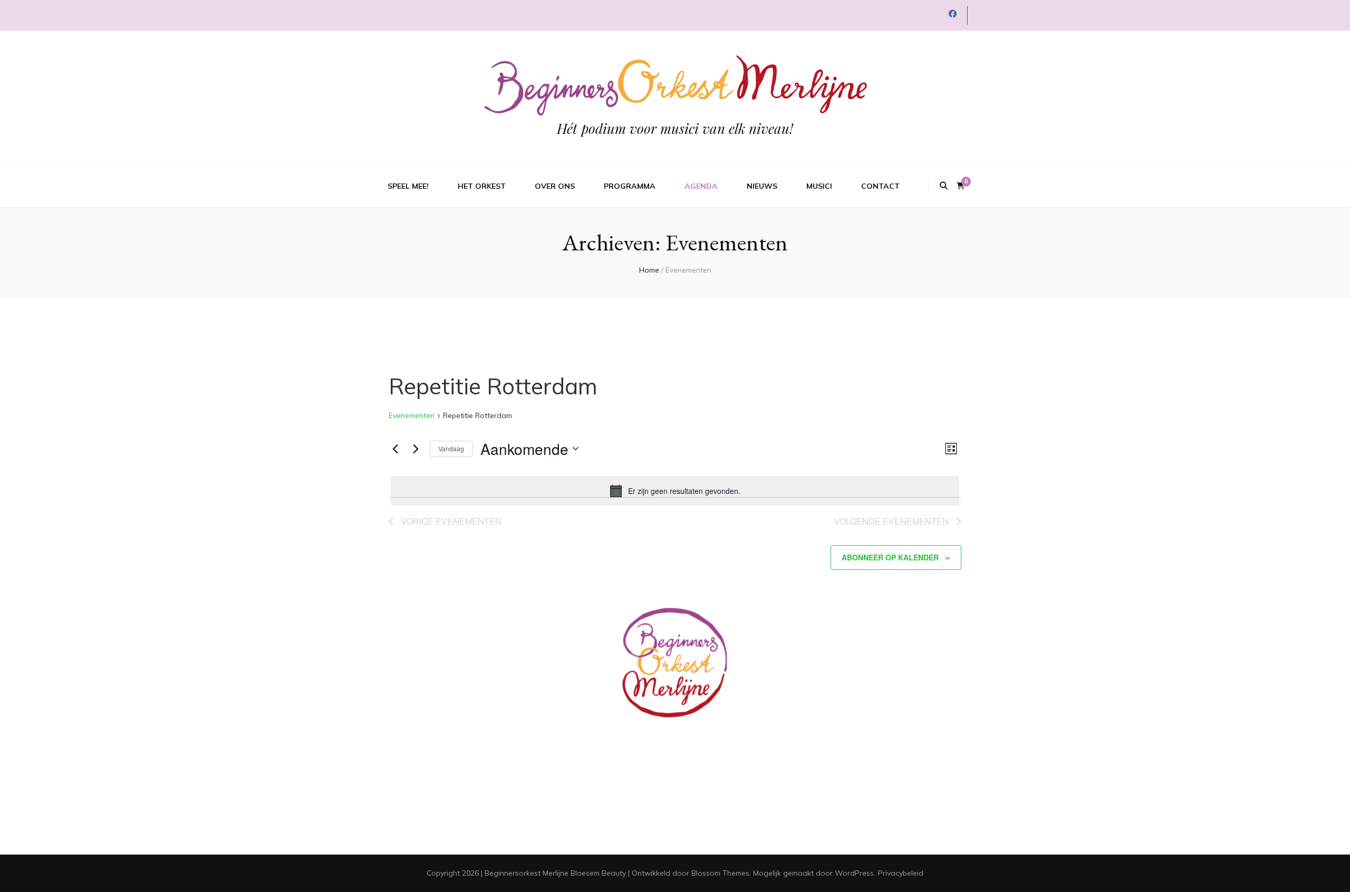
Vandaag (451, 448)
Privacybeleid (900, 873)
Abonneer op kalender (890, 557)
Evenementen (412, 415)
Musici (819, 186)
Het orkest (482, 186)
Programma (629, 186)
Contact (880, 186)
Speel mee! (408, 186)
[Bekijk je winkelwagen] (961, 186)
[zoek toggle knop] (944, 186)
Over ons (555, 186)
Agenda (701, 186)
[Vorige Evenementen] (395, 448)
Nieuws (762, 186)
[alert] (675, 491)
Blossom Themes (720, 873)
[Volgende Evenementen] (415, 448)
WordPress (854, 873)
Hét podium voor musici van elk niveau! (675, 128)
